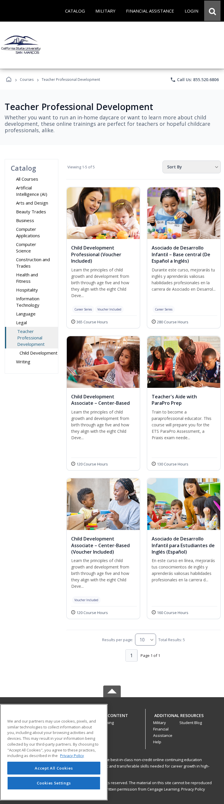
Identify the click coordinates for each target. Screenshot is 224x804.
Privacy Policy (193, 789)
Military (159, 722)
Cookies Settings (54, 783)
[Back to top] (112, 718)
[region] (54, 752)
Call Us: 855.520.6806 (194, 80)
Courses (27, 79)
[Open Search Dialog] (212, 11)
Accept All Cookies (54, 768)
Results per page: (117, 639)
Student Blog (190, 722)
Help (157, 741)
